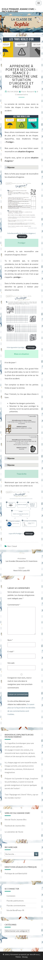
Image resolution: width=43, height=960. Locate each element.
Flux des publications (15, 900)
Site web (11, 663)
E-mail (11, 651)
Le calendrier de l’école (14, 832)
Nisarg (25, 957)
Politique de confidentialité (16, 873)
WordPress (34, 954)
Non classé (12, 546)
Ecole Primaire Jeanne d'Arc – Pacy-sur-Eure (19, 9)
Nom (10, 640)
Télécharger (22, 236)
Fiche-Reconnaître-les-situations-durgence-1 (21, 233)
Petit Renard (27, 92)
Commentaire (14, 604)
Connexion (11, 896)
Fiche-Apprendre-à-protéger (15, 347)
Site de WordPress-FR (15, 910)
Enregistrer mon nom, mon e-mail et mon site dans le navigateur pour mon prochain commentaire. (20, 683)
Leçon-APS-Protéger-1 (16, 533)
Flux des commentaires (16, 905)
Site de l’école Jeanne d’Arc (16, 819)
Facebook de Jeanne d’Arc (15, 825)
